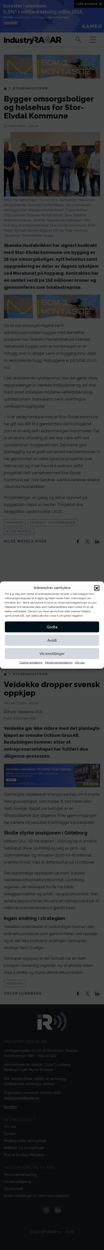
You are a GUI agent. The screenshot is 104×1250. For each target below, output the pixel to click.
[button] (96, 587)
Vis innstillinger (52, 653)
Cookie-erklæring (31, 662)
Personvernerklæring (59, 662)
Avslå (52, 640)
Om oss (80, 662)
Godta (52, 627)
